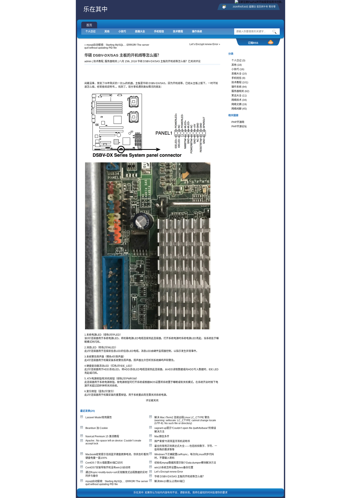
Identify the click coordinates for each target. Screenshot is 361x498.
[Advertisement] (133, 72)
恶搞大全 (140, 31)
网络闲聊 (236, 108)
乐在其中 (95, 9)
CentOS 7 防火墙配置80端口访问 (104, 462)
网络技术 (236, 100)
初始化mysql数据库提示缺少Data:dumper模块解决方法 (185, 462)
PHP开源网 (237, 122)
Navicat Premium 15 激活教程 (102, 436)
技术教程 (178, 31)
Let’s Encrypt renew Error (203, 44)
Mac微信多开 (161, 436)
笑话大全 (236, 95)
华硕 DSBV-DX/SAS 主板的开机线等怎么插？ (122, 55)
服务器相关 (111, 61)
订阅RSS (253, 43)
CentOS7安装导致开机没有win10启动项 (107, 467)
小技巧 (122, 31)
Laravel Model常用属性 (98, 417)
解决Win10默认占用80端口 (169, 481)
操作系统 (197, 31)
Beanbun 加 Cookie (96, 428)
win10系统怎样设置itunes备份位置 (173, 467)
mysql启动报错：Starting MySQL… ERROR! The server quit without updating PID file (116, 483)
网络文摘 (236, 104)
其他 (106, 31)
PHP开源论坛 (239, 126)
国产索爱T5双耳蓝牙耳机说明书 (172, 441)
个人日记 (90, 31)
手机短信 (159, 31)
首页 (89, 25)
